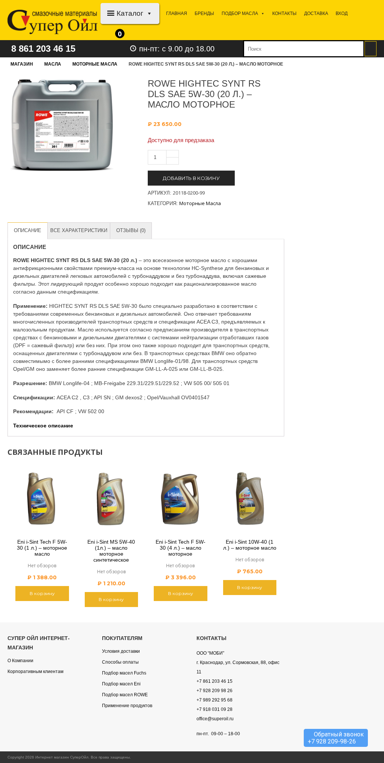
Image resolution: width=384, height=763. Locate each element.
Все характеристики (78, 230)
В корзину (42, 593)
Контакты (284, 13)
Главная (176, 13)
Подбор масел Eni (121, 684)
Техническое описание (43, 426)
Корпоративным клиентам (35, 671)
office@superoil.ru (215, 718)
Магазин (21, 64)
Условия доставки (121, 651)
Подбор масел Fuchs (124, 673)
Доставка (316, 13)
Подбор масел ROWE (125, 694)
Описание (27, 230)
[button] (148, 13)
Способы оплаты (120, 662)
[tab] (28, 230)
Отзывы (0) (131, 230)
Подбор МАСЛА (240, 13)
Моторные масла (94, 64)
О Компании (20, 660)
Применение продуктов (127, 705)
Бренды (204, 13)
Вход (342, 13)
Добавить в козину (191, 178)
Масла (52, 64)
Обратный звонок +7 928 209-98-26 (336, 738)
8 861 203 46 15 (43, 48)
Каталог (130, 13)
